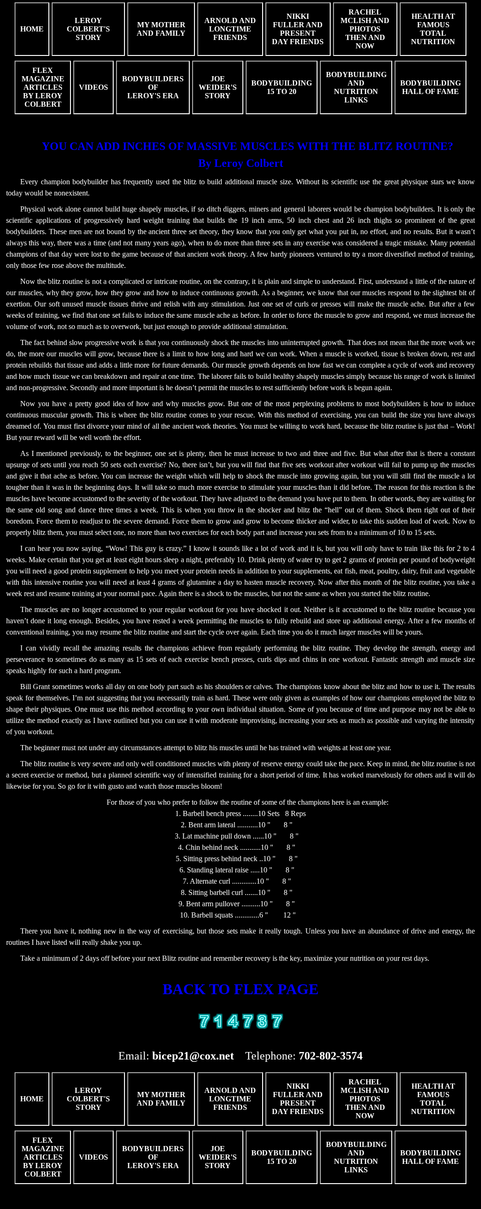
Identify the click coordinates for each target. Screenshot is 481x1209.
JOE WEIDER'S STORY (218, 87)
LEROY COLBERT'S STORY (88, 28)
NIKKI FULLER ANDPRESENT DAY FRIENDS (298, 29)
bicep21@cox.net (193, 1056)
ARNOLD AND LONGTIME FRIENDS (230, 28)
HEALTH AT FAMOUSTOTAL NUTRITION (433, 29)
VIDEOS (93, 87)
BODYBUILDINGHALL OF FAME (430, 87)
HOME (32, 29)
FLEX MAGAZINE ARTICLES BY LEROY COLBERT (43, 87)
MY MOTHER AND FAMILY (161, 29)
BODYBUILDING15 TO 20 (281, 87)
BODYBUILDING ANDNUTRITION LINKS (356, 87)
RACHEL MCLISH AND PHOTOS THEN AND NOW (365, 29)
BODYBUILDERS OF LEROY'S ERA (153, 87)
